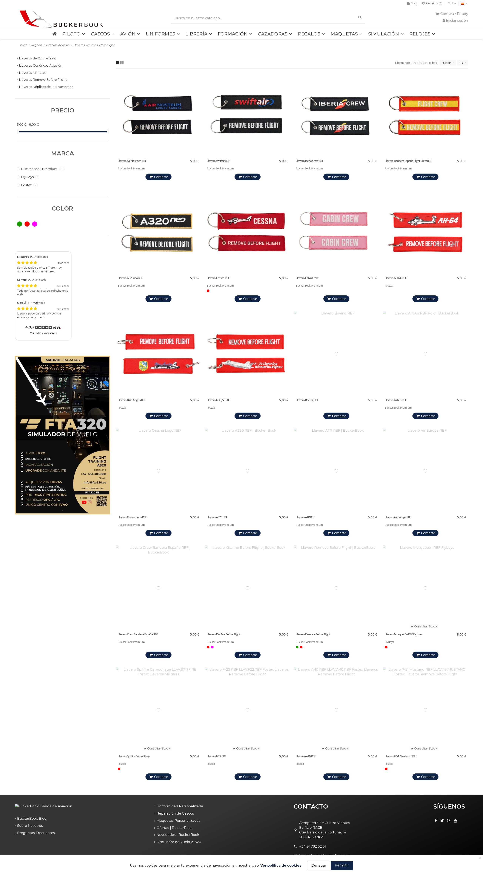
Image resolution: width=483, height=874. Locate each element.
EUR (450, 3)
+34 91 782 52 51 (312, 846)
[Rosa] (212, 647)
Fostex (28, 185)
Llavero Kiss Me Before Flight (223, 634)
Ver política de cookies (280, 865)
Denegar (318, 865)
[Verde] (297, 647)
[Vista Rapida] (197, 92)
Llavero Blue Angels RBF (132, 400)
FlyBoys (29, 177)
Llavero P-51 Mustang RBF (400, 756)
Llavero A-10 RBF (306, 756)
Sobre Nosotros (30, 826)
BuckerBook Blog (32, 818)
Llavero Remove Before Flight (313, 634)
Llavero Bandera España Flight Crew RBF (408, 161)
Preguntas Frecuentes (36, 833)
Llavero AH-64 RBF (395, 278)
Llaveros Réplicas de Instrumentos (46, 87)
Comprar (161, 176)
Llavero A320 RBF (217, 517)
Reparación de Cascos (175, 813)
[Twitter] (442, 820)
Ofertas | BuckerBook (175, 828)
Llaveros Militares (32, 73)
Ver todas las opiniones (43, 333)
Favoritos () (434, 3)
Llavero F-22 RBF (216, 756)
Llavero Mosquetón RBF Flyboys (403, 634)
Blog (413, 3)
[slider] (18, 131)
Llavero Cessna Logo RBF (132, 517)
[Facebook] (435, 820)
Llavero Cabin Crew (307, 278)
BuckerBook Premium (42, 169)
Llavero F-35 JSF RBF (218, 400)
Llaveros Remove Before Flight (43, 79)
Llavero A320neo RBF (130, 278)
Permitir (342, 865)
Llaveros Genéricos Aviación (40, 65)
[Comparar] (197, 85)
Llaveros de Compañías (37, 58)
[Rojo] (208, 290)
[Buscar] (360, 17)
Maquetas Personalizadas (178, 821)
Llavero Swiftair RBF (218, 161)
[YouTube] (455, 820)
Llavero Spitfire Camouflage (134, 756)
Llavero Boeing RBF (307, 400)
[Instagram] (448, 820)
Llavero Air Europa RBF (398, 517)
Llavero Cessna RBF (218, 278)
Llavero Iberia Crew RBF (309, 161)
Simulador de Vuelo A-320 (179, 842)
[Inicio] (54, 34)
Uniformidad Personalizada (180, 806)
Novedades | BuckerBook (178, 835)
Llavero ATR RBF (305, 517)
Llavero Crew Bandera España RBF (138, 634)
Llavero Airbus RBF (395, 400)
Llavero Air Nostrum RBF (132, 161)
